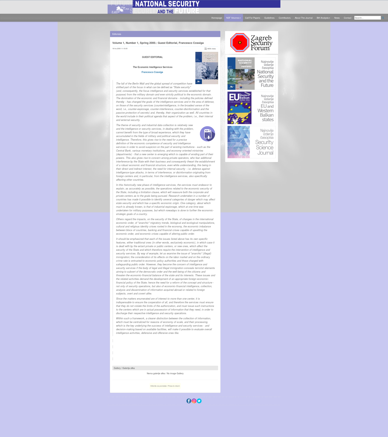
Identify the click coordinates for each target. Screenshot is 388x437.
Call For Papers (252, 17)
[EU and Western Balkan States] (251, 107)
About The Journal (304, 17)
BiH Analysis (323, 17)
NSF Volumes (232, 17)
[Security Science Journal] (251, 141)
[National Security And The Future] (194, 6)
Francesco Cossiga (152, 72)
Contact (347, 17)
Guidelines (269, 17)
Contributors (285, 17)
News (337, 17)
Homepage (216, 17)
